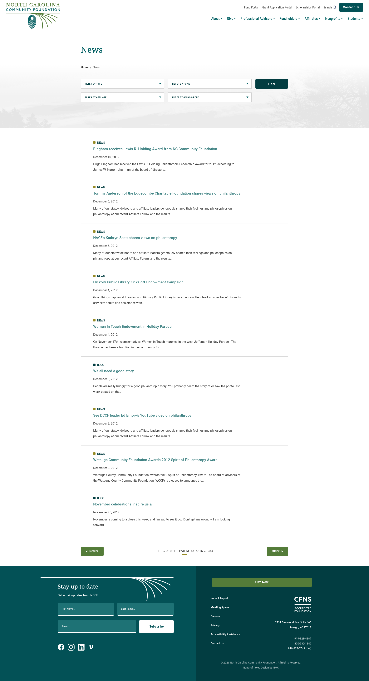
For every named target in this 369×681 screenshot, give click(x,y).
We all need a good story (113, 371)
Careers (215, 616)
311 (174, 551)
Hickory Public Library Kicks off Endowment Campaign (138, 282)
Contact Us (351, 7)
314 (190, 551)
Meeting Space (220, 607)
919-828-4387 (302, 638)
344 (210, 551)
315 (195, 551)
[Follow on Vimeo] (91, 647)
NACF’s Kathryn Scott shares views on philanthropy (135, 238)
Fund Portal (251, 7)
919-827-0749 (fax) (299, 648)
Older (276, 551)
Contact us (217, 643)
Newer (94, 551)
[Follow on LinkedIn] (81, 647)
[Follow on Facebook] (61, 647)
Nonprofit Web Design (256, 667)
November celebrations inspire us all (123, 504)
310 (169, 551)
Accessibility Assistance (225, 634)
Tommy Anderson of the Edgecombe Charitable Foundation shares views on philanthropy (166, 193)
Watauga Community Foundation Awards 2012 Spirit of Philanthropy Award (155, 460)
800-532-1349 (302, 643)
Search (327, 7)
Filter (272, 84)
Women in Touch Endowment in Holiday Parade (132, 326)
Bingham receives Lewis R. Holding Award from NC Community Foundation (155, 149)
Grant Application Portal (277, 7)
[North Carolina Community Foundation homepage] (33, 16)
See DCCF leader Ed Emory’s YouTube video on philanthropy (142, 415)
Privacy (215, 625)
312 (179, 551)
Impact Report (219, 598)
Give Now (261, 582)
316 (200, 551)
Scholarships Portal (308, 7)
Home (85, 67)
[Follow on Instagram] (71, 647)
